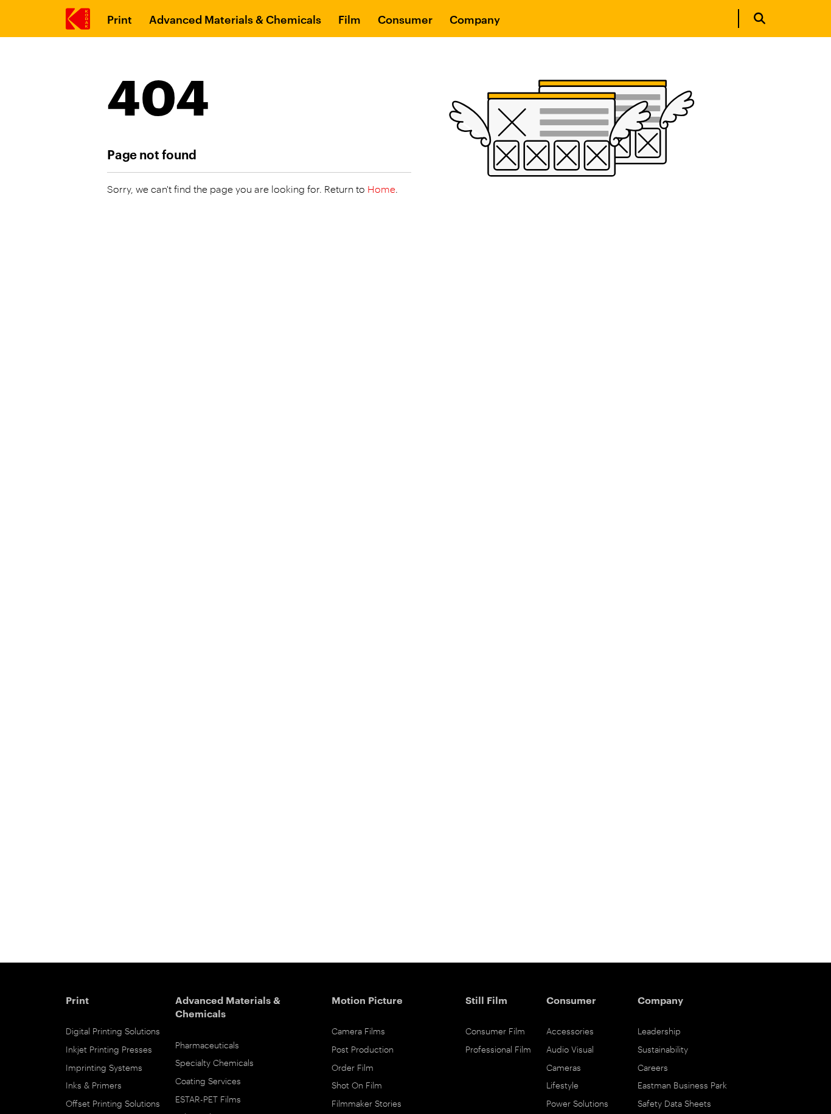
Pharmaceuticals (207, 1044)
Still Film (486, 999)
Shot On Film (357, 1084)
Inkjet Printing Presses (109, 1048)
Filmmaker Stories (367, 1103)
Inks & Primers (94, 1084)
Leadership (659, 1030)
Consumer (405, 18)
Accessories (570, 1030)
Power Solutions (577, 1103)
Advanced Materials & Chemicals (235, 18)
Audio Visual (570, 1048)
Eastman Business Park (682, 1084)
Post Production (363, 1048)
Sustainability (663, 1048)
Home (381, 188)
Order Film (353, 1067)
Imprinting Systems (104, 1067)
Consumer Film (495, 1030)
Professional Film (498, 1048)
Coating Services (208, 1080)
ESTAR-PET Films (208, 1098)
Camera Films (358, 1030)
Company (475, 18)
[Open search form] (759, 18)
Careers (653, 1067)
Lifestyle (562, 1084)
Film (349, 18)
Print (119, 18)
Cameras (563, 1067)
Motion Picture (367, 999)
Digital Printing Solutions (113, 1030)
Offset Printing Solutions (113, 1103)
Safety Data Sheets (674, 1103)
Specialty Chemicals (214, 1062)
